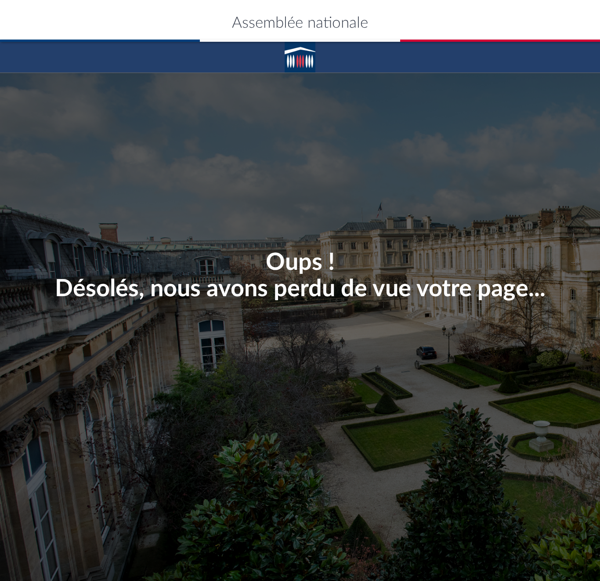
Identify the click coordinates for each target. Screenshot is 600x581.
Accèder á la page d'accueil (300, 54)
